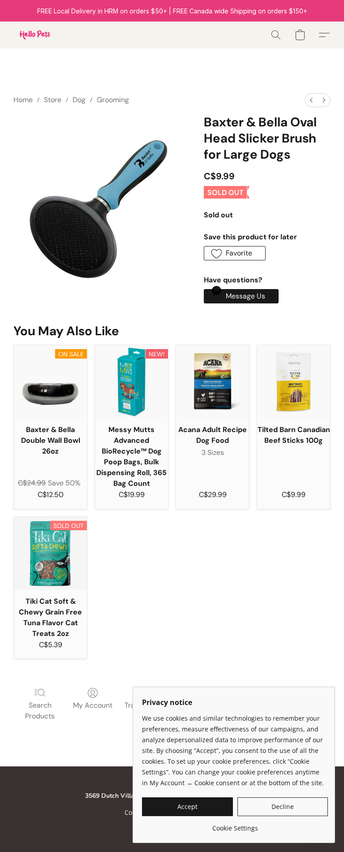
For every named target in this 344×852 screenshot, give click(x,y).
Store (52, 99)
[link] (235, 825)
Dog (79, 99)
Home (23, 99)
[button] (34, 35)
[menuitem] (311, 100)
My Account (92, 705)
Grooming (113, 99)
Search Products (40, 711)
